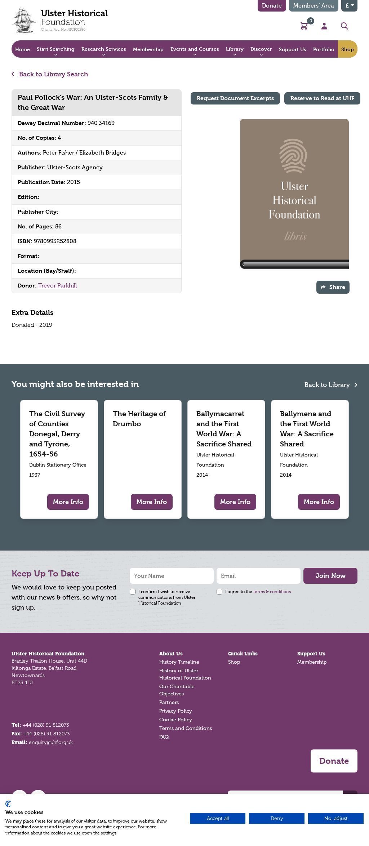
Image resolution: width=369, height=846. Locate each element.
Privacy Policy (175, 711)
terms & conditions (272, 591)
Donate (272, 5)
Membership (311, 662)
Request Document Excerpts (235, 98)
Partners (169, 702)
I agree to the (258, 591)
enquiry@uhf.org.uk (51, 742)
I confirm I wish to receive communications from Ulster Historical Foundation (167, 597)
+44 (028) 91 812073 (46, 725)
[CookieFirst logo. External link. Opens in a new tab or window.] (8, 804)
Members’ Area (313, 5)
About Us (171, 653)
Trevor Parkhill (57, 285)
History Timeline (179, 662)
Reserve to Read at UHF (322, 98)
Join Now (331, 575)
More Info (68, 502)
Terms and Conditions (185, 728)
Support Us (311, 653)
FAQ (164, 737)
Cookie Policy (175, 720)
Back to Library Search (52, 74)
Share (337, 287)
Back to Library (328, 385)
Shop (234, 662)
